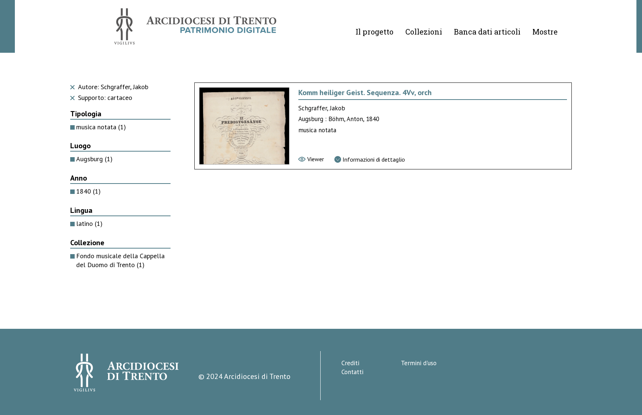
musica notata (101, 127)
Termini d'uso (419, 363)
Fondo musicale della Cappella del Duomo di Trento (120, 260)
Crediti (350, 363)
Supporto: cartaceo (104, 97)
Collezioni (423, 31)
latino (89, 223)
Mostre (545, 31)
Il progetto (374, 31)
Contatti (352, 372)
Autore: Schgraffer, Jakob (112, 86)
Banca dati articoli (487, 31)
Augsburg (94, 159)
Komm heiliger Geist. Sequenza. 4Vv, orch (365, 92)
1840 (88, 191)
